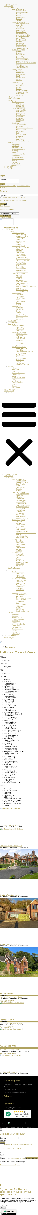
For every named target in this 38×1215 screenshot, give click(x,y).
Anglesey (15, 146)
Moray (18, 138)
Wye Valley (16, 164)
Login (2, 184)
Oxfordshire (20, 38)
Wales (10, 142)
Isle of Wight (20, 74)
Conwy (14, 152)
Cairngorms (20, 113)
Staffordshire (21, 45)
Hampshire (20, 72)
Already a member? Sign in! (10, 1165)
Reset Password (6, 215)
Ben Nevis (20, 111)
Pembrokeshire (18, 159)
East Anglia (20, 14)
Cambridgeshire (22, 12)
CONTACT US (9, 167)
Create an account (31, 1158)
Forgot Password (25, 1144)
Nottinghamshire (22, 37)
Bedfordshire (21, 10)
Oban (18, 121)
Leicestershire (21, 33)
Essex (18, 15)
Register (3, 204)
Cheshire (19, 25)
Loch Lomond (21, 134)
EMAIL (2, 1205)
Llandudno (16, 155)
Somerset (20, 94)
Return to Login (6, 217)
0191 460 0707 (10, 1089)
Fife (17, 133)
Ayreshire (19, 126)
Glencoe (19, 116)
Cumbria (19, 51)
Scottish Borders (22, 141)
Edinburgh (20, 131)
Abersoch (16, 144)
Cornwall (19, 84)
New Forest (20, 77)
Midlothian (20, 136)
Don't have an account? (9, 1144)
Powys (14, 160)
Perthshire (20, 139)
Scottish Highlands (19, 108)
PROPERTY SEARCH (11, 4)
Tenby (14, 162)
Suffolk (18, 20)
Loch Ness (20, 120)
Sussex (19, 81)
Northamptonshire (23, 35)
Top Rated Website (21, 1114)
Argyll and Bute (22, 110)
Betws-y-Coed (17, 147)
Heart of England (18, 22)
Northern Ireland (14, 98)
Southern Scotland (19, 123)
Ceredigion (16, 151)
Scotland (11, 100)
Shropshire (20, 43)
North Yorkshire (22, 58)
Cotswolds (20, 85)
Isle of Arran (20, 103)
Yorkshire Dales (22, 66)
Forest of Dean (22, 90)
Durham (19, 53)
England (11, 7)
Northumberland (22, 59)
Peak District (21, 40)
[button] (19, 433)
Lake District (21, 54)
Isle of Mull (20, 105)
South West (16, 82)
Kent (18, 76)
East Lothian (21, 129)
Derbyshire (20, 28)
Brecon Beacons (18, 149)
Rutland (19, 41)
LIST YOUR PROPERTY (12, 165)
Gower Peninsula (18, 154)
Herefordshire (21, 30)
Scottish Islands (18, 102)
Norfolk (19, 19)
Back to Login (5, 206)
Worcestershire (22, 48)
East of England (18, 9)
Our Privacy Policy (14, 1107)
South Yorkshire (22, 61)
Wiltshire (19, 95)
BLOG (10, 168)
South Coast (17, 69)
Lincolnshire (20, 17)
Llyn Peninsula (17, 157)
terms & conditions (18, 197)
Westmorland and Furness (26, 63)
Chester (19, 27)
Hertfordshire (21, 32)
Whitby (19, 64)
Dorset (18, 89)
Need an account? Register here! (12, 186)
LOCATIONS (8, 6)
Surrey (18, 79)
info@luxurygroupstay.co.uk (15, 1092)
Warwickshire (21, 46)
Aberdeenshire (21, 124)
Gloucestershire (22, 92)
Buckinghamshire (22, 24)
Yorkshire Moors (22, 67)
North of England (18, 50)
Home (6, 646)
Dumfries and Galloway (24, 128)
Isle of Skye (20, 107)
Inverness (19, 118)
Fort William (20, 115)
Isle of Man (12, 97)
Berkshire (19, 71)
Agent (10, 1109)
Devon (18, 87)
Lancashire (20, 56)
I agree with (13, 197)
